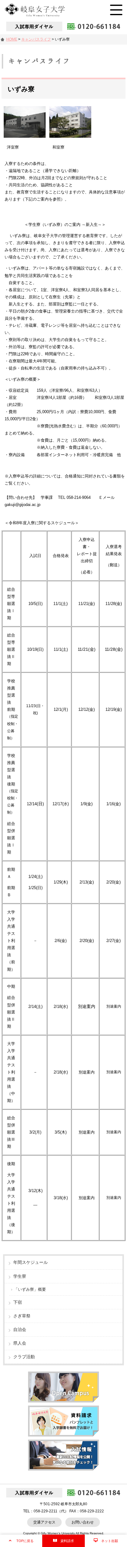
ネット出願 (109, 1541)
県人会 (19, 1343)
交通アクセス (44, 1522)
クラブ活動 (24, 1356)
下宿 (17, 1302)
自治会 (19, 1329)
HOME (11, 39)
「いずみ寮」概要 (30, 1289)
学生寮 (19, 1276)
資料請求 (67, 1541)
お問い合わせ (83, 1522)
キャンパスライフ (36, 39)
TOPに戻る (25, 1541)
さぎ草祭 (22, 1315)
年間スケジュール (30, 1262)
